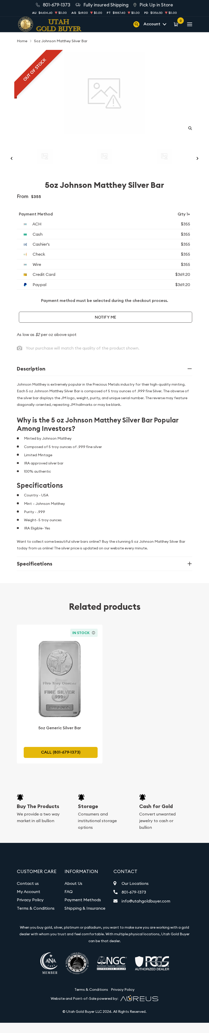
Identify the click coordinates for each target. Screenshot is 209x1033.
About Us (73, 883)
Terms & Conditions (36, 908)
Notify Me (105, 317)
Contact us (28, 883)
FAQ (68, 891)
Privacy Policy (30, 899)
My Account (28, 891)
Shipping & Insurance (84, 908)
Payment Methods (82, 899)
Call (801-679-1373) (60, 752)
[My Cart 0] (177, 24)
